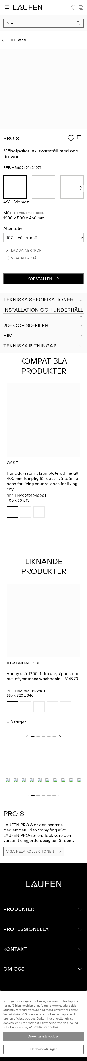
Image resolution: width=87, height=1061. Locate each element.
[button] (78, 24)
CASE (12, 462)
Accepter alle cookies (43, 1036)
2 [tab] (38, 736)
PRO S (13, 814)
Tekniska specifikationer (38, 300)
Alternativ (12, 228)
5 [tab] (54, 736)
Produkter (18, 909)
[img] (12, 512)
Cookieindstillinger (43, 1049)
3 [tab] (43, 736)
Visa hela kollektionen (30, 851)
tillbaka (17, 40)
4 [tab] (49, 736)
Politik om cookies (46, 1027)
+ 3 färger (16, 722)
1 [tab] (33, 736)
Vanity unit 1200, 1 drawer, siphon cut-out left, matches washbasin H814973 (43, 676)
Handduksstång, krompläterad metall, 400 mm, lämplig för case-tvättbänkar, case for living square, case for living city (43, 481)
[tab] (43, 310)
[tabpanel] (43, 454)
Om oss (14, 969)
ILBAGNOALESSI (23, 663)
